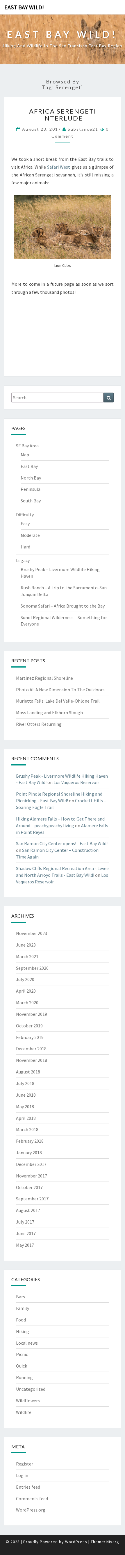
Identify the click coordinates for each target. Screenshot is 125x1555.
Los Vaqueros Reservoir (76, 782)
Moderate (30, 535)
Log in (22, 1475)
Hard (25, 547)
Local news (27, 1343)
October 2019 (29, 1026)
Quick (21, 1366)
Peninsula (30, 489)
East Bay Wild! (24, 7)
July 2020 (25, 979)
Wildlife (23, 1412)
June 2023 (26, 945)
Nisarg (112, 1541)
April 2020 (26, 991)
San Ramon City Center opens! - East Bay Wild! (62, 843)
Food (21, 1320)
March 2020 (27, 1002)
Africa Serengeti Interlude (62, 114)
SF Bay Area (27, 446)
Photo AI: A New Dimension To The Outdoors (60, 689)
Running (24, 1377)
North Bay (31, 478)
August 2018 (28, 1072)
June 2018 (26, 1095)
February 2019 (30, 1037)
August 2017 (28, 1210)
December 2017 (31, 1164)
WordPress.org (30, 1510)
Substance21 (83, 129)
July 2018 (25, 1083)
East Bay (29, 466)
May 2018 (25, 1106)
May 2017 (25, 1245)
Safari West (58, 167)
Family (22, 1308)
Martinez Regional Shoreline (44, 678)
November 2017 (31, 1176)
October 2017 (29, 1187)
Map (25, 454)
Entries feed (28, 1487)
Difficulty (25, 514)
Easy (25, 523)
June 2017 (26, 1233)
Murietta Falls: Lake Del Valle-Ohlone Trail (58, 701)
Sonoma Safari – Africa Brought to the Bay (63, 606)
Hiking (22, 1331)
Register (24, 1464)
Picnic (22, 1354)
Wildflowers (28, 1400)
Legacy (23, 560)
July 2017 (25, 1222)
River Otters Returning (39, 724)
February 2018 (30, 1141)
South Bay (31, 501)
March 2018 (27, 1129)
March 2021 (27, 956)
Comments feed (32, 1498)
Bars (20, 1296)
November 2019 (31, 1014)
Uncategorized (30, 1389)
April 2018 (26, 1118)
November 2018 (31, 1060)
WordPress (76, 1541)
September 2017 (32, 1199)
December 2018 (31, 1048)
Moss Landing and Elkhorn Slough (49, 712)
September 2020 (32, 968)
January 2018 (29, 1152)
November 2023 (31, 933)
